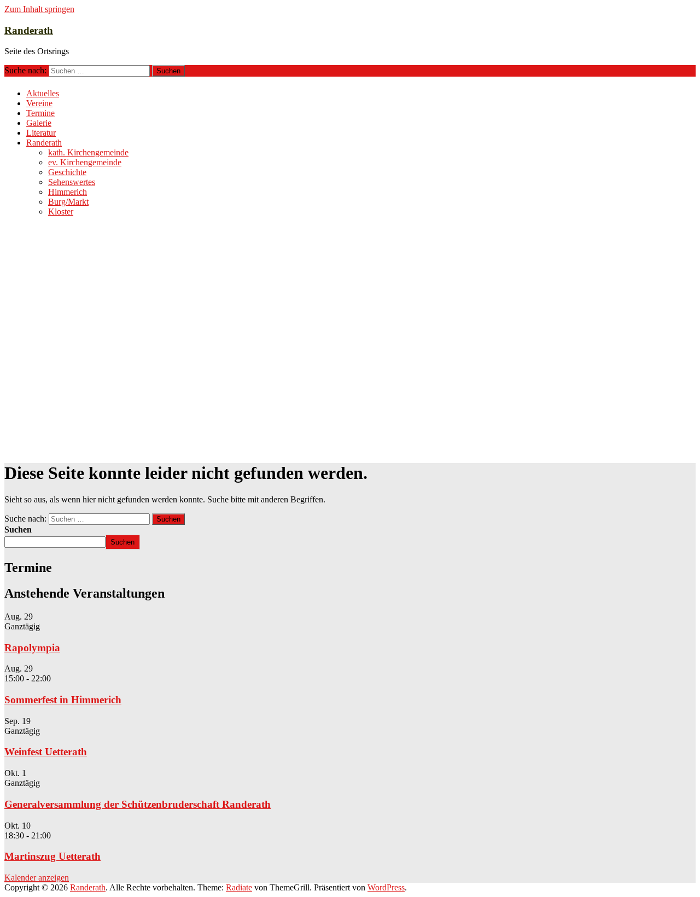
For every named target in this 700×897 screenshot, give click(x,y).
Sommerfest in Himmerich (62, 699)
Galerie (38, 123)
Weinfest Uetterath (45, 751)
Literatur (41, 132)
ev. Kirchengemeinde (84, 162)
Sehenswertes (71, 182)
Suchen (18, 529)
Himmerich (67, 191)
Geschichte (67, 172)
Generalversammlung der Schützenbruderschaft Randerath (137, 804)
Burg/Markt (68, 201)
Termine (40, 113)
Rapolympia (32, 647)
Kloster (60, 211)
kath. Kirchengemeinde (88, 152)
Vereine (39, 103)
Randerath (28, 30)
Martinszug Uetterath (52, 856)
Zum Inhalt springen (39, 9)
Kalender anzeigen (36, 877)
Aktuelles (42, 93)
